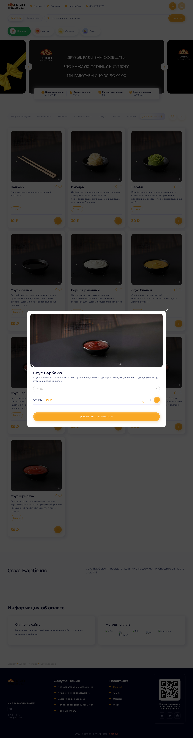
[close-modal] (167, 309)
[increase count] (157, 400)
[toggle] (156, 389)
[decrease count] (145, 400)
